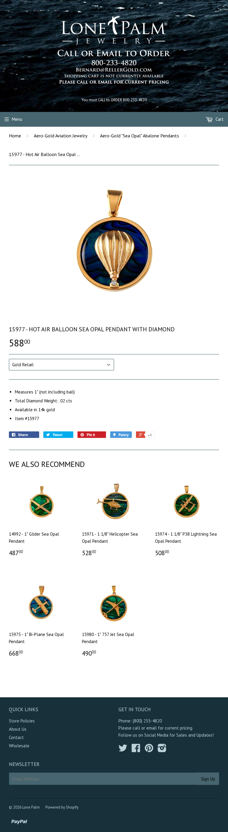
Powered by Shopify (61, 807)
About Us (17, 729)
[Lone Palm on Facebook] (136, 750)
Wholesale (19, 746)
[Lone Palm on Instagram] (162, 750)
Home (15, 136)
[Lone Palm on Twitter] (122, 750)
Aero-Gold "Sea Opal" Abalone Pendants (139, 136)
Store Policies (22, 721)
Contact (16, 737)
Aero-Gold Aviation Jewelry (60, 136)
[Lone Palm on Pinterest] (149, 750)
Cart (219, 119)
